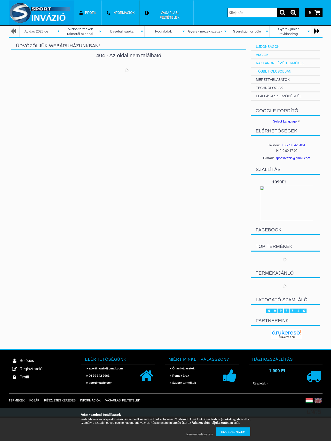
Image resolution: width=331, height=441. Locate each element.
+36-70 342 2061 (293, 145)
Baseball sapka (122, 31)
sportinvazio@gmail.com (293, 158)
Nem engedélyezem (199, 434)
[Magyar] (309, 403)
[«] (14, 31)
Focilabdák (163, 31)
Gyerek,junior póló (247, 31)
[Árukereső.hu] (286, 332)
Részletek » (260, 383)
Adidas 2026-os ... (38, 31)
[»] (316, 31)
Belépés (27, 360)
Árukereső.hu (287, 336)
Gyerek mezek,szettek (205, 31)
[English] (318, 403)
